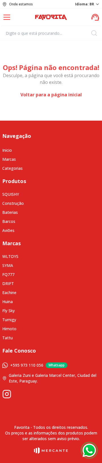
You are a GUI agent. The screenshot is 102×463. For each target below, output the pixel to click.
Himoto (9, 328)
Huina (7, 301)
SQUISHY (10, 194)
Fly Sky (8, 310)
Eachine (9, 292)
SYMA (7, 265)
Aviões (8, 230)
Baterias (10, 212)
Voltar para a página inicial (51, 95)
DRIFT (8, 283)
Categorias (12, 168)
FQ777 (8, 274)
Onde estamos (21, 4)
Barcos (8, 221)
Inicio (7, 150)
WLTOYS (10, 256)
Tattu (7, 337)
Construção (13, 203)
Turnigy (9, 319)
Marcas (9, 159)
